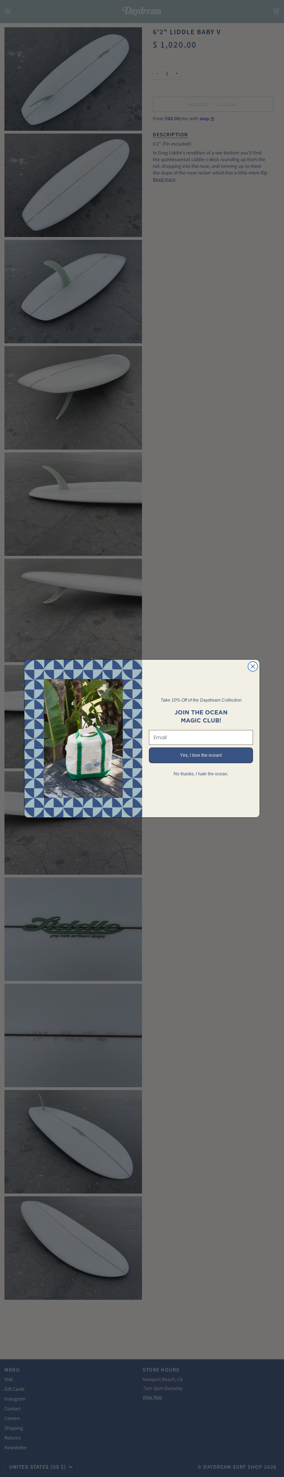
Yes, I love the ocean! (201, 755)
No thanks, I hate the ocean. (201, 773)
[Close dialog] (253, 666)
